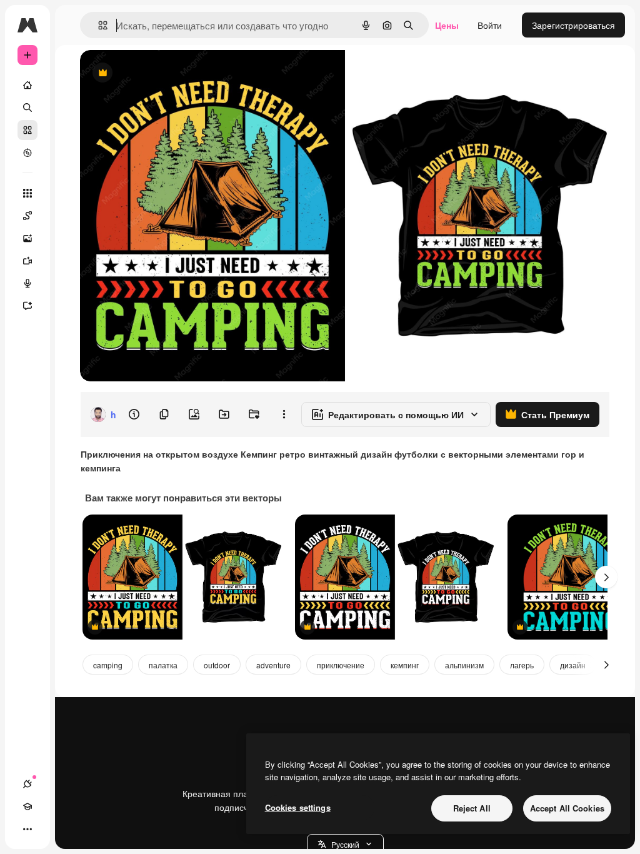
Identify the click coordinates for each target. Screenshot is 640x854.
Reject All (472, 808)
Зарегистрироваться (573, 25)
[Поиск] (28, 108)
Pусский (345, 844)
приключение (340, 665)
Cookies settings (298, 807)
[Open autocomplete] (98, 25)
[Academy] (28, 806)
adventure (273, 665)
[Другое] (28, 829)
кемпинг (405, 665)
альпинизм (464, 665)
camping (107, 665)
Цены (447, 25)
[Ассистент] (28, 306)
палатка (163, 665)
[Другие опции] (283, 414)
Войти (490, 25)
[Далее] (606, 577)
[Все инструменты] (28, 193)
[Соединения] (28, 784)
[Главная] (28, 85)
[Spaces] (28, 216)
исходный (163, 73)
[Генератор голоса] (28, 283)
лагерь (522, 665)
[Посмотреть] (28, 153)
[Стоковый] (28, 130)
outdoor (217, 665)
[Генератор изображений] (28, 238)
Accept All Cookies (567, 808)
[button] (345, 844)
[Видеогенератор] (28, 261)
